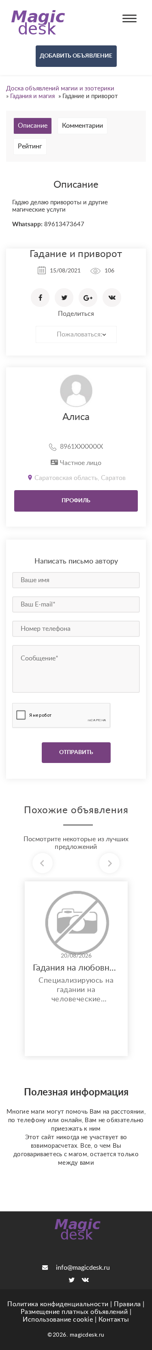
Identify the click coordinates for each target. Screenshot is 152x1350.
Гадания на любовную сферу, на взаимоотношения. (76, 968)
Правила (127, 1304)
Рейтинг (30, 146)
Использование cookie (58, 1319)
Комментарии (82, 125)
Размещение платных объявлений (74, 1312)
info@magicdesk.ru (83, 1267)
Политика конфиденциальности (58, 1304)
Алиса (76, 417)
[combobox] (76, 334)
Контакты (113, 1319)
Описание (32, 125)
